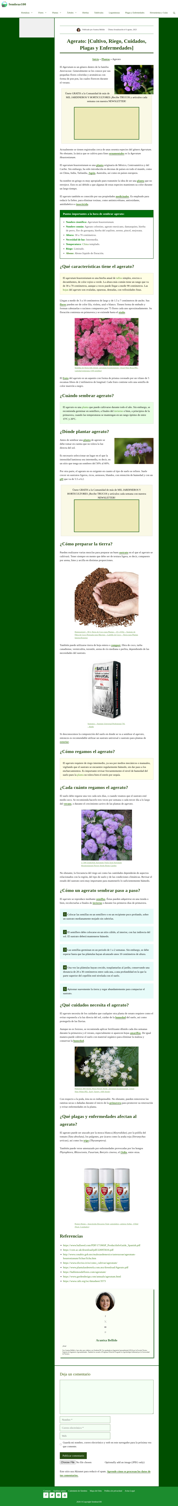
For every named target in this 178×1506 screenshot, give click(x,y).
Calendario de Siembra (77, 1491)
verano (67, 803)
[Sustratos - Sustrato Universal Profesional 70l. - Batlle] (107, 719)
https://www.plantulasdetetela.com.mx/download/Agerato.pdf (95, 1267)
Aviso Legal (130, 1491)
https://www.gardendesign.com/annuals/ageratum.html (92, 1276)
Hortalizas (25, 13)
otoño (122, 312)
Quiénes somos (59, 1491)
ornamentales (116, 153)
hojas (65, 289)
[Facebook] (45, 1495)
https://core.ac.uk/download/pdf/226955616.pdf (88, 1249)
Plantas (55, 13)
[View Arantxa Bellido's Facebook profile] (105, 1316)
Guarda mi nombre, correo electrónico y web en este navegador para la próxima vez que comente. (107, 1444)
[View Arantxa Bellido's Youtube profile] (105, 1327)
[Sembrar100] (4, 4)
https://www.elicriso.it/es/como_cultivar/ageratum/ (90, 1262)
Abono (69, 253)
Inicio (95, 59)
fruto (66, 378)
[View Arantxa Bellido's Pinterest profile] (105, 1332)
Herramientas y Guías (159, 13)
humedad (120, 1017)
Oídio (124, 1152)
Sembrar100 (17, 4)
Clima (85, 244)
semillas (100, 899)
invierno (118, 411)
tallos (119, 278)
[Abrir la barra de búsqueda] (174, 13)
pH (61, 479)
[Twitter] (52, 1495)
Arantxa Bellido (106, 1340)
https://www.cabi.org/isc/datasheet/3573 (84, 1281)
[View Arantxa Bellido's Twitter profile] (105, 1321)
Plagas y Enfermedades (134, 13)
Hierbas (85, 13)
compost (115, 645)
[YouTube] (64, 1495)
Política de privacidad (113, 1491)
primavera (115, 1102)
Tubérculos (98, 13)
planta (99, 165)
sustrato (123, 552)
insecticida (82, 204)
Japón (91, 172)
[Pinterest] (58, 1495)
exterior (64, 741)
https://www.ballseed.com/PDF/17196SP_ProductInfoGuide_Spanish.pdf (101, 1245)
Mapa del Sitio (96, 1491)
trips (86, 1140)
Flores (40, 13)
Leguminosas (114, 13)
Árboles (70, 13)
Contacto (47, 1491)
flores (63, 304)
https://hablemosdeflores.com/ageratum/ (84, 1271)
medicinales (122, 196)
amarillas (135, 1032)
